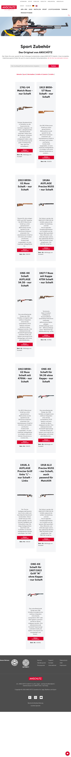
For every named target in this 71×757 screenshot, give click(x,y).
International (52, 665)
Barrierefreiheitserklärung (35, 703)
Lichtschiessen (54, 9)
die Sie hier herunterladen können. (58, 58)
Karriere (39, 660)
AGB (61, 663)
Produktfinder (26, 13)
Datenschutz (63, 660)
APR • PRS (24, 9)
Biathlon (37, 9)
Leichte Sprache (35, 705)
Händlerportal (41, 663)
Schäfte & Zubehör (42, 74)
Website (19, 74)
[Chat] (67, 753)
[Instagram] (35, 697)
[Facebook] (29, 697)
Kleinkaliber (31, 74)
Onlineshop (28, 5)
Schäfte (51, 74)
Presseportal (41, 665)
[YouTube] (41, 697)
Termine (64, 9)
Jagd (30, 9)
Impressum (63, 665)
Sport (44, 9)
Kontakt (22, 5)
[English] (36, 5)
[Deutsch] (33, 5)
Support (50, 660)
